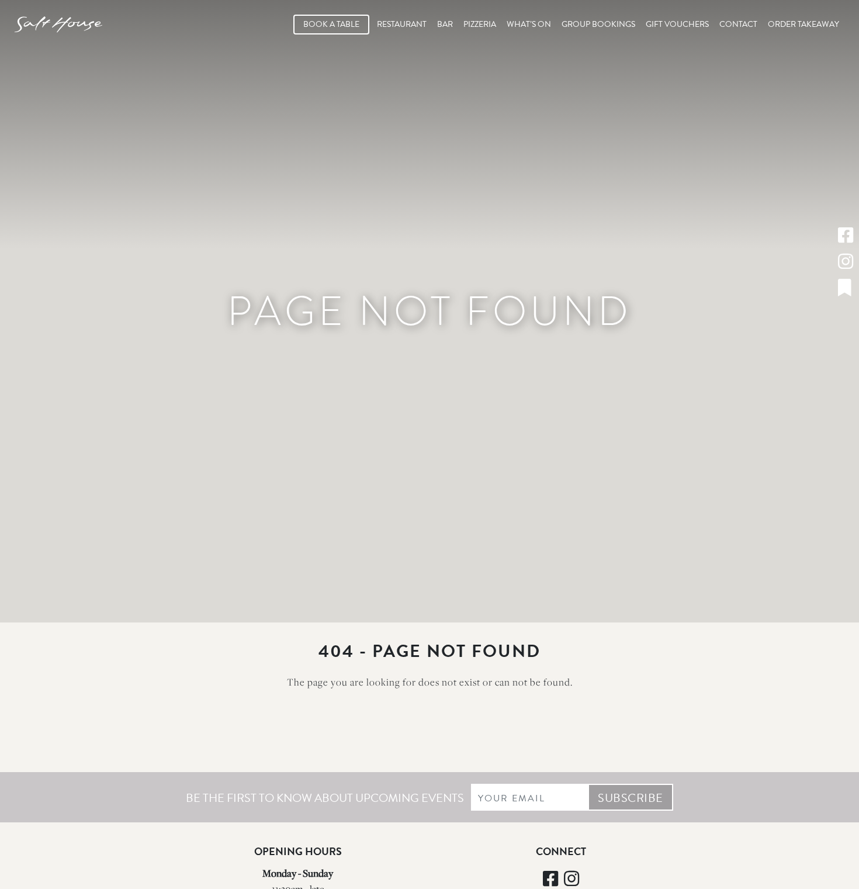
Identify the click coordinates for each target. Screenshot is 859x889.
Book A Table (331, 24)
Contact (738, 24)
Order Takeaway (803, 24)
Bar (445, 24)
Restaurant (402, 24)
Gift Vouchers (677, 24)
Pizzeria (479, 24)
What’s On (529, 24)
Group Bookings (598, 24)
